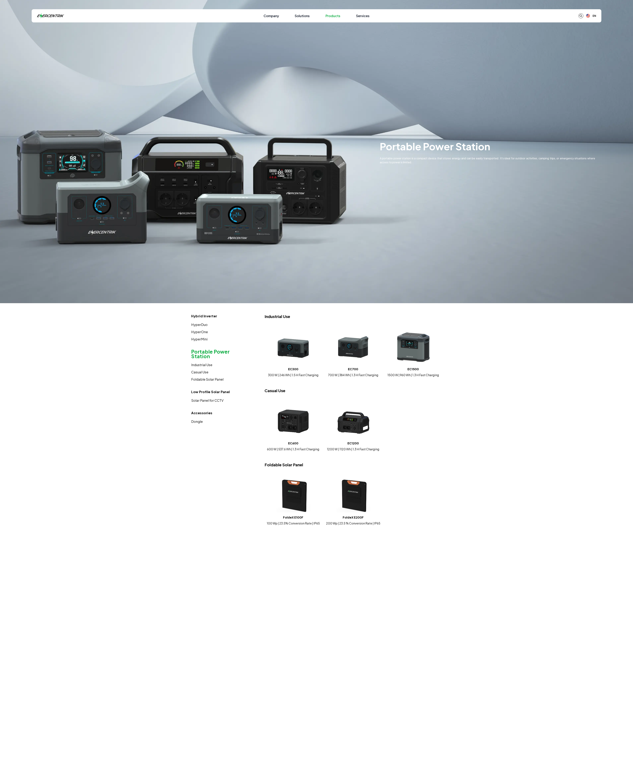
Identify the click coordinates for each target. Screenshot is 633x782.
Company (271, 16)
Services (362, 16)
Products (332, 16)
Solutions (302, 16)
